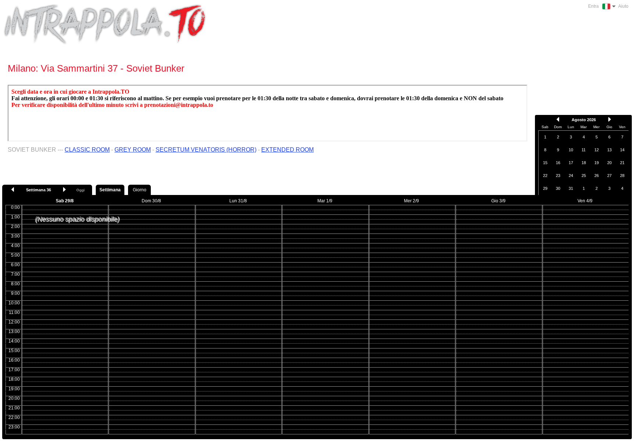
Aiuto (623, 6)
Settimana (110, 189)
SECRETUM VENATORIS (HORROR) (206, 150)
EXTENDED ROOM (287, 150)
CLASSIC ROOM (87, 150)
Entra (593, 6)
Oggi (80, 190)
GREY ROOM (132, 150)
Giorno (139, 189)
